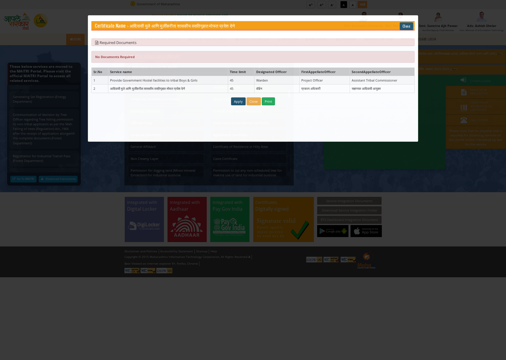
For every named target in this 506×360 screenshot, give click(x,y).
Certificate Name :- (112, 25)
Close (406, 26)
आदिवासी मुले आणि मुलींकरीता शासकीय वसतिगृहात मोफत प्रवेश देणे (182, 25)
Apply (238, 101)
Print (268, 101)
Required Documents (118, 42)
